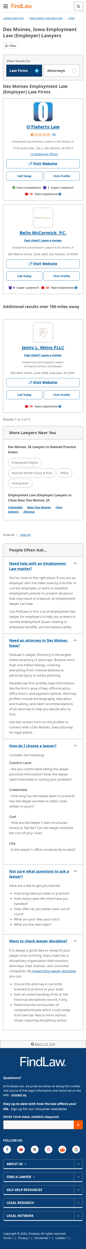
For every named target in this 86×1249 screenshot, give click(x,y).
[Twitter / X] (35, 1149)
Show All (8, 535)
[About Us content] (78, 1164)
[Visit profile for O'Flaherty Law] (43, 112)
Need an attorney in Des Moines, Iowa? (38, 643)
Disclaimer (41, 1238)
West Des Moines (39, 507)
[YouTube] (21, 1149)
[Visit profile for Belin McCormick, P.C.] (43, 218)
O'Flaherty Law (43, 127)
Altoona (28, 512)
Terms (7, 1238)
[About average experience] (59, 194)
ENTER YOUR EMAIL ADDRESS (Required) (31, 1117)
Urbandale (15, 507)
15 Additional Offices (44, 154)
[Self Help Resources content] (78, 1189)
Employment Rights (25, 462)
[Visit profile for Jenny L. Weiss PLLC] (43, 332)
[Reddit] (62, 1149)
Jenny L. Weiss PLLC (43, 347)
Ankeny (13, 512)
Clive (59, 507)
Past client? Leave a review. (43, 240)
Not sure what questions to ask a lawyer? (39, 874)
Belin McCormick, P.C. (43, 232)
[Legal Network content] (78, 1215)
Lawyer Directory (13, 18)
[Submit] (78, 1124)
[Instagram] (48, 1149)
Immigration (20, 483)
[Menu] (6, 6)
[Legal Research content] (78, 1202)
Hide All (25, 535)
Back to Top (45, 1044)
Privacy (23, 1238)
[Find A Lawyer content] (78, 1176)
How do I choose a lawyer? (33, 745)
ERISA (64, 473)
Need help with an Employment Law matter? (37, 566)
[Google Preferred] (76, 1149)
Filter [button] (12, 46)
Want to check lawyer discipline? (38, 941)
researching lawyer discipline (54, 971)
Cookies (60, 1238)
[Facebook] (7, 1149)
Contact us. (19, 1095)
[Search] (78, 6)
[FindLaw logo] (23, 6)
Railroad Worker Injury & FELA (32, 473)
